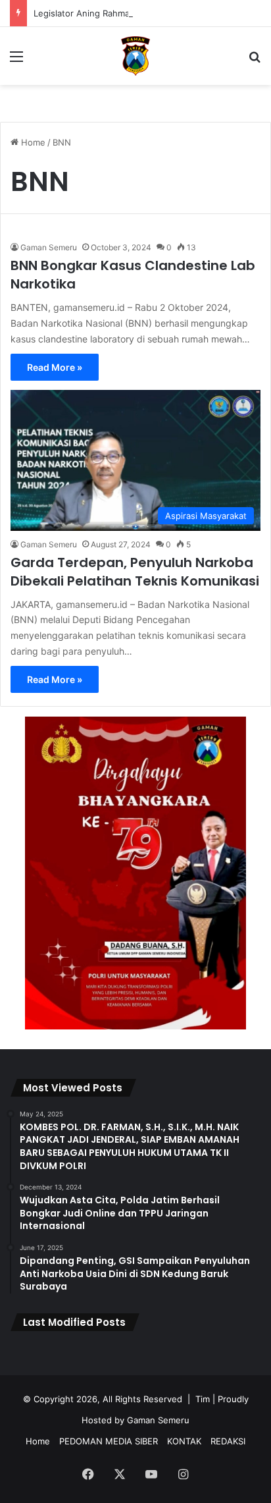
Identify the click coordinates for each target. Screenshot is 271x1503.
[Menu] (16, 61)
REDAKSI (227, 1441)
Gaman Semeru (48, 247)
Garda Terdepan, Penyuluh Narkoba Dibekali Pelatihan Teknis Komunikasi (135, 571)
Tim (202, 1399)
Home (31, 142)
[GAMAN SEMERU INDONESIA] (135, 56)
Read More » (54, 367)
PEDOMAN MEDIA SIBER (108, 1441)
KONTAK (184, 1441)
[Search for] (254, 61)
